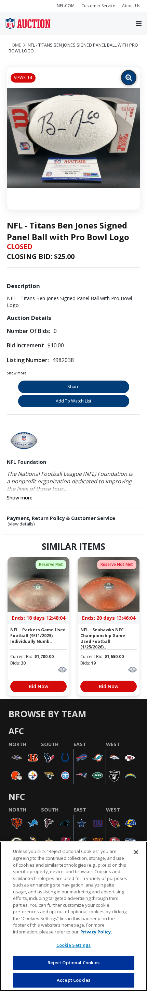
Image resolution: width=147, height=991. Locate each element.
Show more (16, 373)
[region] (73, 916)
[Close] (136, 852)
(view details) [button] (21, 524)
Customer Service (98, 6)
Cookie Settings (73, 945)
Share (73, 386)
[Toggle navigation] (138, 23)
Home (15, 45)
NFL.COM (66, 6)
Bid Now (38, 686)
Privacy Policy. (96, 932)
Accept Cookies (73, 980)
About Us (131, 6)
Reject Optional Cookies (74, 962)
